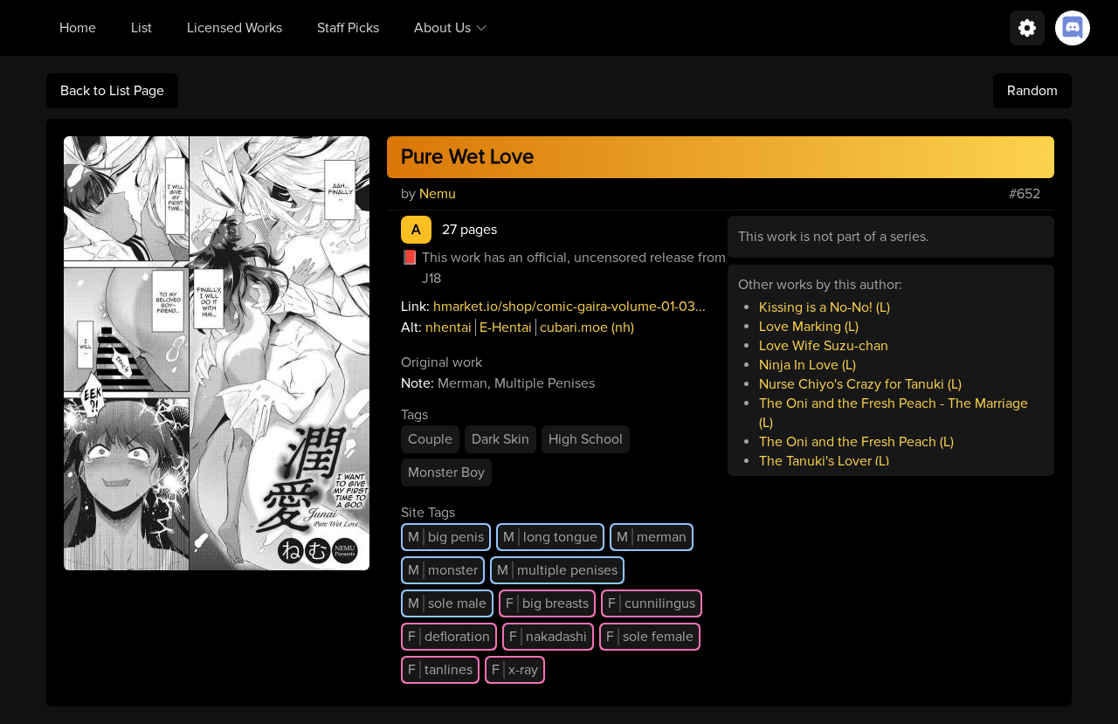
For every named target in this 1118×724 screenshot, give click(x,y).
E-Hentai (506, 327)
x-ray (515, 670)
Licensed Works (234, 28)
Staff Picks (348, 28)
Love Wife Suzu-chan (823, 346)
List (141, 28)
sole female (650, 636)
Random (1032, 91)
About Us (442, 28)
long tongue (550, 537)
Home (77, 28)
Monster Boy (446, 472)
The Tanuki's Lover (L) (824, 461)
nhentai (448, 327)
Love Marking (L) (809, 326)
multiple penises (557, 570)
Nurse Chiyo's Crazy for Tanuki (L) (860, 384)
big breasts (547, 603)
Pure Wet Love (468, 156)
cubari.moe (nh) (587, 327)
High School (586, 439)
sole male (447, 603)
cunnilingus (651, 603)
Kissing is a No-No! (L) (824, 307)
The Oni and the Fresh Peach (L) (856, 442)
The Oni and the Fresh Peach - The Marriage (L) (893, 413)
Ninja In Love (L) (807, 365)
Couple (430, 439)
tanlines (440, 670)
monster (443, 570)
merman (652, 537)
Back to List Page (112, 91)
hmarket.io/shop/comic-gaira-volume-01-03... (569, 306)
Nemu (437, 194)
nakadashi (548, 636)
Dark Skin (500, 439)
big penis (446, 537)
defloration (449, 636)
